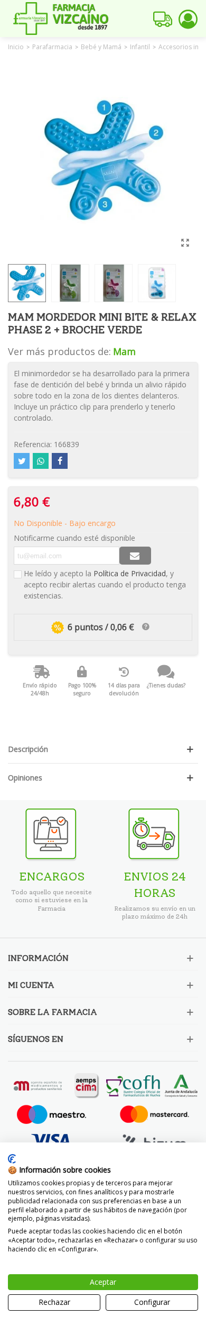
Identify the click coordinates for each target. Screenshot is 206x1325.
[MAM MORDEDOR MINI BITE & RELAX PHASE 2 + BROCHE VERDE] (185, 242)
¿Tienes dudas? (166, 685)
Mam (124, 351)
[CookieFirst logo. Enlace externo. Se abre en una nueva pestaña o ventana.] (12, 1159)
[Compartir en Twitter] (22, 461)
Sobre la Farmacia (52, 1012)
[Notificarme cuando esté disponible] (135, 556)
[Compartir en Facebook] (60, 461)
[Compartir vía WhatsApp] (41, 461)
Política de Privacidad (129, 573)
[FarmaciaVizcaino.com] (61, 18)
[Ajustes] (188, 18)
